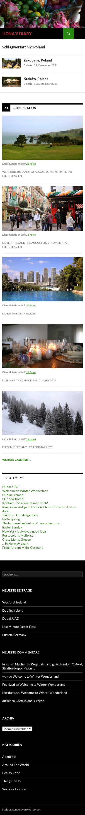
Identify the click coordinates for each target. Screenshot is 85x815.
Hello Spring (11, 519)
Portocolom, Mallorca (17, 535)
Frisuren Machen (14, 664)
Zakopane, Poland (38, 60)
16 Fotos (31, 234)
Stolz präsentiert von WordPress (21, 809)
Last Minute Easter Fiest (19, 380)
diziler (6, 701)
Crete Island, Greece (16, 539)
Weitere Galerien (16, 459)
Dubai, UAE (9, 313)
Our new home (12, 499)
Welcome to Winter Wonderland (25, 491)
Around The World (15, 765)
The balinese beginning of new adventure (30, 523)
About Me (9, 756)
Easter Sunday (12, 527)
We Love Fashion (14, 789)
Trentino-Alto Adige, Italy (20, 515)
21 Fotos (31, 372)
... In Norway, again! (15, 543)
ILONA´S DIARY (17, 33)
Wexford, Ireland (15, 171)
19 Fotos (31, 439)
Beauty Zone (11, 773)
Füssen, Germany (14, 447)
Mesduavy (9, 692)
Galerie (28, 65)
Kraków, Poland (36, 79)
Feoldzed (8, 684)
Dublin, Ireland (13, 242)
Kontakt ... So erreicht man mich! (25, 503)
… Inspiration (24, 107)
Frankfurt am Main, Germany (22, 547)
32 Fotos (31, 305)
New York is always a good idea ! (25, 531)
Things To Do (11, 781)
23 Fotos (31, 163)
